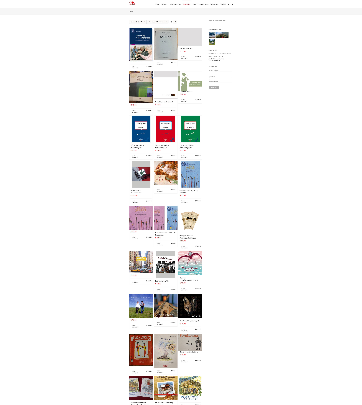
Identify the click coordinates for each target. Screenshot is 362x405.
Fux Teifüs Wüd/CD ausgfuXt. (190, 321)
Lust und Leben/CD (162, 281)
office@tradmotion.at (218, 59)
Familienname (213, 81)
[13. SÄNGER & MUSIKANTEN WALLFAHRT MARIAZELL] (212, 35)
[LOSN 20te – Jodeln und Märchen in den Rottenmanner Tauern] (212, 41)
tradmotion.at (216, 60)
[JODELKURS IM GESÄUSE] (225, 35)
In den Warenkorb (135, 67)
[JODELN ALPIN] (218, 35)
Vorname (212, 76)
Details (149, 66)
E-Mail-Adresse (213, 70)
